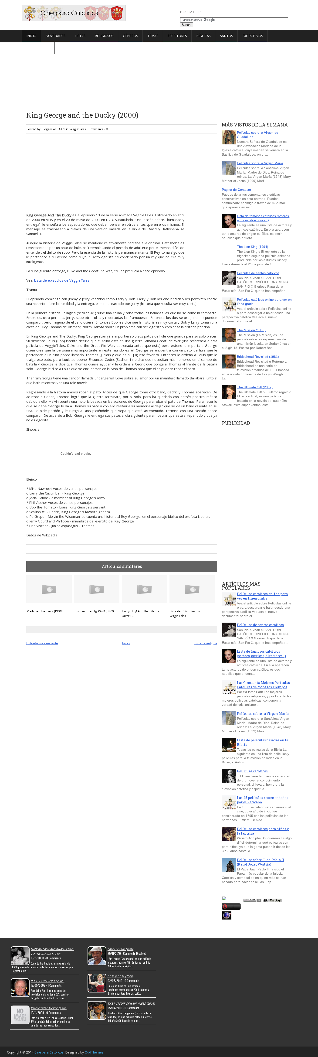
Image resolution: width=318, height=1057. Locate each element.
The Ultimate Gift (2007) (255, 387)
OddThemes (94, 1052)
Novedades (55, 36)
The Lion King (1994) (252, 247)
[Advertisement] (159, 59)
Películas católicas (252, 771)
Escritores (177, 36)
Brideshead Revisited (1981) (258, 356)
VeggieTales (78, 129)
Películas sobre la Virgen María (260, 163)
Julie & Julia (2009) (120, 976)
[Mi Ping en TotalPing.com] (272, 901)
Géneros (130, 36)
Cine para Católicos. (49, 1052)
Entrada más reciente (42, 643)
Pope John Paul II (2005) (47, 981)
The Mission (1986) (251, 330)
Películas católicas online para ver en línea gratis (262, 596)
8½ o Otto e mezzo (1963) (49, 1008)
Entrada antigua (205, 643)
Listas (80, 36)
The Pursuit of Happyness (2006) (131, 1004)
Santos (226, 36)
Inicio (31, 36)
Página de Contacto (236, 189)
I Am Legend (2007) (121, 949)
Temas (152, 36)
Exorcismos (252, 36)
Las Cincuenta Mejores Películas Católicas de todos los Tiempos (263, 684)
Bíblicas (203, 36)
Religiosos (104, 36)
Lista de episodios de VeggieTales (61, 280)
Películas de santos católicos (258, 273)
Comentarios (38, 48)
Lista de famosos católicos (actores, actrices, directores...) (263, 218)
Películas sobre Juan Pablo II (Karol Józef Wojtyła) (260, 862)
